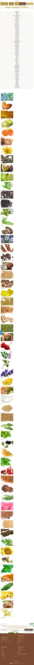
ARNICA (17, 19)
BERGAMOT (17, 24)
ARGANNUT (17, 17)
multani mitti (17, 59)
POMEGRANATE (17, 67)
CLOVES (17, 38)
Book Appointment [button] (4, 4)
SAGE (17, 73)
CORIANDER (17, 40)
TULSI (17, 81)
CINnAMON (17, 35)
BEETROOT (17, 23)
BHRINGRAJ (17, 25)
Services (2, 648)
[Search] (31, 1)
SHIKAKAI (17, 76)
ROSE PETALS (17, 72)
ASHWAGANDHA (17, 20)
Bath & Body (3, 653)
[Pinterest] (3, 641)
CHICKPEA (17, 34)
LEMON (17, 56)
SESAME (17, 75)
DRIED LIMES (17, 30)
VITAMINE (17, 84)
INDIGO (17, 52)
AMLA (17, 14)
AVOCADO (17, 21)
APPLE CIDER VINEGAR (17, 15)
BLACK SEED (17, 26)
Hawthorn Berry (17, 54)
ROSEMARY (17, 70)
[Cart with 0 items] (32, 1)
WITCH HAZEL (17, 86)
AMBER (17, 13)
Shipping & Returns (21, 640)
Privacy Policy (20, 639)
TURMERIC (17, 82)
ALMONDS (2, 110)
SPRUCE (17, 77)
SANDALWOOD (17, 74)
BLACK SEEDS (3, 208)
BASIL (17, 22)
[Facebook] (1, 641)
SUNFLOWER (17, 78)
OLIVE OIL (17, 64)
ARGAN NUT (3, 145)
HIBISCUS (17, 50)
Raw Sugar (3, 484)
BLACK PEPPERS (3, 199)
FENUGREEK (17, 45)
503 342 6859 (20, 648)
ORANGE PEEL (17, 65)
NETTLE (17, 63)
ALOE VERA (17, 12)
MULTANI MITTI (3, 412)
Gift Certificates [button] (22, 4)
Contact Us (3, 656)
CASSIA (17, 31)
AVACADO (2, 172)
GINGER (17, 47)
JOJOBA (2, 368)
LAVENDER (17, 55)
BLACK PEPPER (17, 28)
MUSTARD (17, 60)
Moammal (3, 654)
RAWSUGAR (17, 68)
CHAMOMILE (17, 33)
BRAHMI (17, 29)
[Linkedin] (9, 641)
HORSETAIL (17, 51)
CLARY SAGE (17, 37)
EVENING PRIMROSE (17, 41)
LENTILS (17, 57)
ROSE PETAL (3, 510)
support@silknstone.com (22, 649)
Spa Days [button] (17, 4)
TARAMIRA (17, 79)
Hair (2, 649)
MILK (17, 58)
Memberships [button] (29, 3)
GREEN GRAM (17, 48)
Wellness (2, 652)
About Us (19, 641)
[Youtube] (6, 641)
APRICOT (17, 16)
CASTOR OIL (17, 32)
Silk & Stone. (18, 661)
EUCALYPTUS (17, 42)
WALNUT (17, 85)
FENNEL (17, 43)
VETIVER (17, 83)
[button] (1, 332)
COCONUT (17, 39)
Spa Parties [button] (11, 4)
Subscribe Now (28, 629)
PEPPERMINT (17, 66)
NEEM (17, 61)
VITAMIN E (2, 599)
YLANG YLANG (17, 87)
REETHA (17, 69)
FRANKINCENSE (17, 46)
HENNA (17, 49)
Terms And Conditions (21, 638)
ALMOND (17, 11)
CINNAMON (3, 252)
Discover (2, 655)
